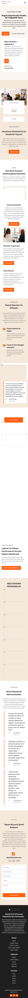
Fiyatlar (14, 962)
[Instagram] (17, 995)
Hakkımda (14, 966)
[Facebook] (11, 995)
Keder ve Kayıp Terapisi (14, 947)
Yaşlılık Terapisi (14, 950)
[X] (14, 995)
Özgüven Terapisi (14, 945)
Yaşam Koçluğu (14, 959)
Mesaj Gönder (14, 895)
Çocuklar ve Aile (14, 943)
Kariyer (14, 983)
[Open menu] (24, 2)
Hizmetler (14, 964)
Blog (14, 973)
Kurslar (14, 980)
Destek (14, 976)
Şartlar (14, 978)
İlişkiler (14, 940)
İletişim (14, 957)
